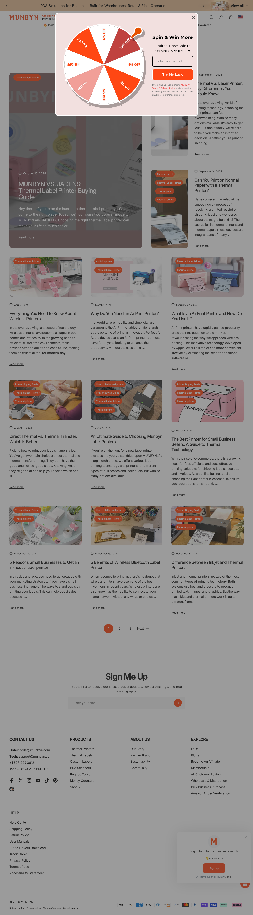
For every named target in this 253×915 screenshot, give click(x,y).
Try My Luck (172, 74)
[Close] (193, 17)
